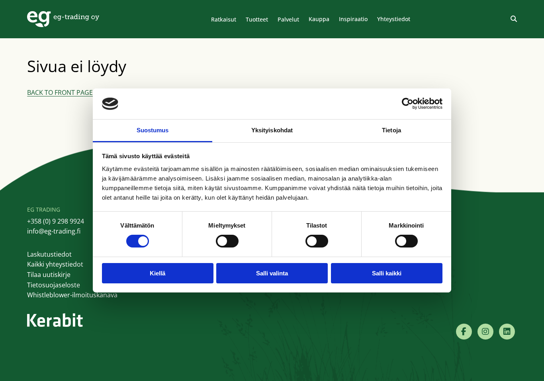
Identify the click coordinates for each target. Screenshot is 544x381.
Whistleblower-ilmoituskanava (72, 295)
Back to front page (60, 92)
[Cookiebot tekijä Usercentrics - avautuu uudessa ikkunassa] (407, 104)
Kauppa (319, 19)
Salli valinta (272, 273)
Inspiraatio (353, 19)
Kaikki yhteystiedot (55, 264)
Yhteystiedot (393, 19)
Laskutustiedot (49, 254)
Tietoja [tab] (391, 130)
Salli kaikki (386, 273)
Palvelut (288, 19)
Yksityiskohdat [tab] (272, 130)
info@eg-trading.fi (53, 231)
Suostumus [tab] (153, 130)
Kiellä (157, 273)
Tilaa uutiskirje (48, 274)
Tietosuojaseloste (53, 285)
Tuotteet (257, 19)
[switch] (227, 241)
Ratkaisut (223, 19)
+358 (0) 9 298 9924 (55, 221)
